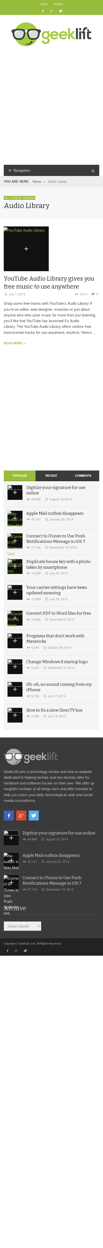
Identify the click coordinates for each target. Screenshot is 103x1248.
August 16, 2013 (61, 499)
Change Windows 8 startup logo (57, 661)
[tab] (20, 476)
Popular (20, 475)
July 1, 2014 (17, 294)
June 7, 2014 (57, 696)
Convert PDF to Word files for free (58, 613)
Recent (51, 475)
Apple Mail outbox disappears (55, 513)
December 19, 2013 (61, 667)
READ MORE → (15, 343)
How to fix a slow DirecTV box (54, 710)
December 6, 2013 (62, 619)
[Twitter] (60, 11)
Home (36, 181)
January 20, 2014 (61, 519)
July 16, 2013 (57, 716)
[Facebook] (42, 11)
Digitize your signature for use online (58, 833)
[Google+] (51, 11)
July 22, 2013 (59, 573)
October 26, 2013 (59, 647)
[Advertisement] (51, 105)
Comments (83, 475)
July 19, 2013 (59, 599)
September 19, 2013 (63, 547)
